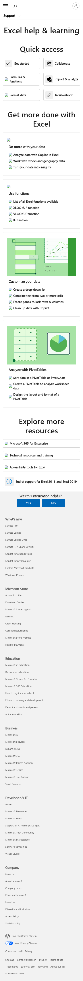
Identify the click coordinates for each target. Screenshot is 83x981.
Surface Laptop (13, 532)
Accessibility (12, 916)
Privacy (43, 959)
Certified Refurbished (16, 630)
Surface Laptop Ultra (16, 539)
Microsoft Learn (13, 818)
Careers (9, 874)
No (53, 503)
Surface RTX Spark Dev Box (19, 546)
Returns (9, 616)
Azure (8, 804)
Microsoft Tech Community (19, 832)
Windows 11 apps (14, 575)
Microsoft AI (11, 734)
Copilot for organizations (18, 553)
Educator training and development (24, 700)
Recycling (42, 966)
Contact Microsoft (26, 959)
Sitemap (9, 959)
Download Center (14, 602)
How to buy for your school (19, 693)
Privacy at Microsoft (16, 895)
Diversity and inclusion (17, 909)
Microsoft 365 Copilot (17, 777)
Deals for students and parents (22, 707)
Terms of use (56, 959)
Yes (28, 503)
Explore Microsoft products (19, 568)
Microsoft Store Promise (18, 637)
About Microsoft (14, 881)
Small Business (13, 784)
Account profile (13, 595)
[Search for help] (15, 5)
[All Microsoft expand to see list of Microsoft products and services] (5, 6)
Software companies (16, 846)
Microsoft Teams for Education (21, 679)
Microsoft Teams (14, 770)
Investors (10, 902)
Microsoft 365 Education (18, 686)
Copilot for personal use (18, 560)
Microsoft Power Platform (19, 762)
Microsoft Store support (18, 609)
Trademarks (11, 966)
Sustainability (12, 923)
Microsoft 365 (12, 755)
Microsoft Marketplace (17, 839)
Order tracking (13, 623)
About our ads (58, 966)
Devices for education (17, 672)
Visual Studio (12, 853)
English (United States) (24, 936)
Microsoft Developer (16, 811)
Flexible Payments (15, 644)
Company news (13, 888)
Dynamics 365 (12, 748)
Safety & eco (28, 966)
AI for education (13, 714)
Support (10, 15)
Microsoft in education (17, 665)
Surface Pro (11, 525)
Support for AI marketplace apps (22, 825)
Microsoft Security (15, 741)
